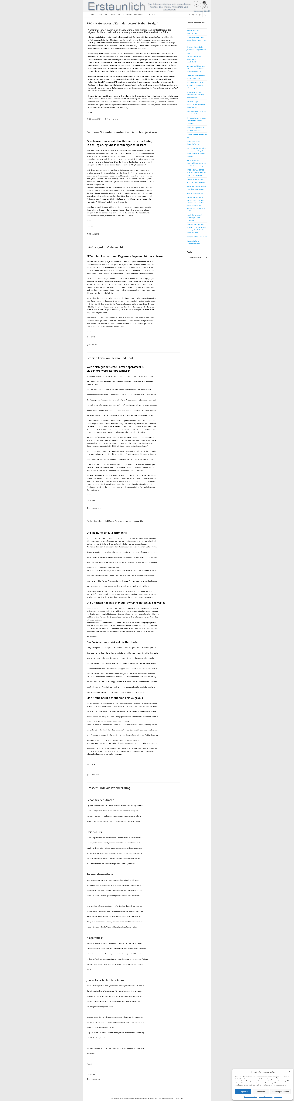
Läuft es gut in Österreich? (105, 247)
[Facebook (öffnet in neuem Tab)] (193, 15)
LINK (135, 597)
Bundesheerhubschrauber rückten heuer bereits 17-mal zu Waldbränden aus (196, 40)
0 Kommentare (112, 119)
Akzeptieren (243, 1091)
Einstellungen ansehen (280, 1091)
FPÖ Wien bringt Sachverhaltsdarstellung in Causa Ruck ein (196, 104)
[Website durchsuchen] (204, 15)
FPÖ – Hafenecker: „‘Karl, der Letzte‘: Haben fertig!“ (122, 23)
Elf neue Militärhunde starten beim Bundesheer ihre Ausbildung (196, 120)
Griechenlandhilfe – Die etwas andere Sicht (116, 521)
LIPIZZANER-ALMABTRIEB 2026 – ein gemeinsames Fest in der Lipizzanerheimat (196, 172)
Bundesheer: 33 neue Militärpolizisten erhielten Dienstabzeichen (195, 95)
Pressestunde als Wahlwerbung (108, 788)
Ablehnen (261, 1091)
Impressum (278, 1097)
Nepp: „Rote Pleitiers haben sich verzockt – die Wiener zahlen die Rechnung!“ (196, 68)
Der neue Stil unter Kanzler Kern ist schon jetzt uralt (123, 132)
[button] (289, 1072)
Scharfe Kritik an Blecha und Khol (110, 358)
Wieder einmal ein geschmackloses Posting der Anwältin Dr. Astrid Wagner (196, 163)
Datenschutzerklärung (251, 1097)
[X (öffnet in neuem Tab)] (189, 15)
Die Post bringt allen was (195, 193)
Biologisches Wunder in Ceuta (197, 237)
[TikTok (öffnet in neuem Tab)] (199, 15)
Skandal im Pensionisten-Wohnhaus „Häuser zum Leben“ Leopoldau (195, 85)
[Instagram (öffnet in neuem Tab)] (196, 15)
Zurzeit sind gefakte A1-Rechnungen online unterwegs (194, 217)
